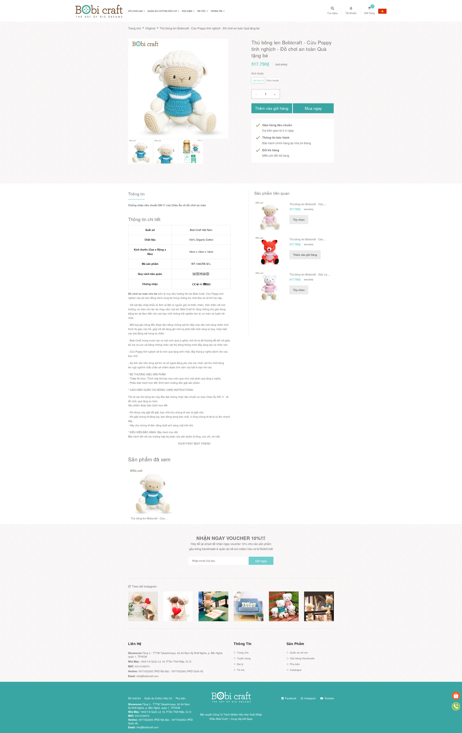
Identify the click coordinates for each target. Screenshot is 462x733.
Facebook (290, 698)
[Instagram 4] (248, 606)
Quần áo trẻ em (299, 652)
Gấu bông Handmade (302, 658)
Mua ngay (313, 108)
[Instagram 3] (213, 606)
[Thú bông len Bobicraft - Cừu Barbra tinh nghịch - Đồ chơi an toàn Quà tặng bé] (269, 215)
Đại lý (240, 664)
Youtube (329, 698)
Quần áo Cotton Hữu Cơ (158, 698)
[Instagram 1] (143, 606)
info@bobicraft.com (147, 676)
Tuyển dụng (243, 658)
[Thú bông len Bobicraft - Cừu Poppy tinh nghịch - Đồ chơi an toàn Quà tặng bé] (152, 492)
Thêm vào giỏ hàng (305, 255)
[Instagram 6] (319, 606)
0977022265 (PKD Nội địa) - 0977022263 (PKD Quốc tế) (171, 671)
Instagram (310, 698)
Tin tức (241, 669)
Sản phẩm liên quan (272, 193)
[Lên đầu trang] (387, 724)
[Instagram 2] (178, 606)
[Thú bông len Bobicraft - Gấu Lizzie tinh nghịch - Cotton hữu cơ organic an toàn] (269, 286)
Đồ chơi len (134, 698)
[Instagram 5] (284, 606)
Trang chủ (243, 652)
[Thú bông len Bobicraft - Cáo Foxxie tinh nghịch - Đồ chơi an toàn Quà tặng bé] (269, 251)
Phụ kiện (295, 664)
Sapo (250, 719)
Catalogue (296, 669)
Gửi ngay (261, 561)
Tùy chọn (299, 220)
